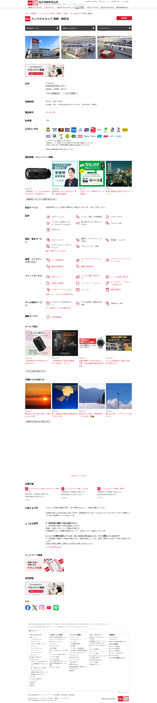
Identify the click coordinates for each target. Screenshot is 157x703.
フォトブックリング (36, 652)
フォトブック (33, 646)
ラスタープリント (35, 641)
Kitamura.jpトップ (35, 630)
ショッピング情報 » (75, 635)
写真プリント (33, 637)
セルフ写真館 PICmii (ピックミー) (58, 661)
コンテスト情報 (93, 662)
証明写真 (32, 683)
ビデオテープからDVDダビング (39, 661)
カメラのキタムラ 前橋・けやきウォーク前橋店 (44, 490)
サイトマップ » (113, 655)
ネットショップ (73, 637)
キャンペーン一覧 (74, 659)
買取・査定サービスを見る (56, 251)
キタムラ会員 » (113, 644)
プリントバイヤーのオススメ (77, 652)
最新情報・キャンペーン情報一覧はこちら (41, 199)
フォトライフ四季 (94, 653)
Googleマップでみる (78, 476)
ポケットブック (35, 650)
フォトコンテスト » (95, 660)
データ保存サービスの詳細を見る (58, 308)
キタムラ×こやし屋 (54, 667)
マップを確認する (53, 93)
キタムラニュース (74, 655)
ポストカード (33, 655)
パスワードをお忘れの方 (116, 653)
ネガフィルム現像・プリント (39, 644)
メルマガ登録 (125, 1)
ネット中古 (73, 641)
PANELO (32, 685)
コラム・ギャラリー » (96, 635)
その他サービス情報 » (56, 635)
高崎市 (66, 13)
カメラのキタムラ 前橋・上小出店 (76, 488)
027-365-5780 (50, 112)
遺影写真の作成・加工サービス (39, 672)
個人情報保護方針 (34, 695)
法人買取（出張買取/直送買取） (79, 650)
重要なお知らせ (73, 664)
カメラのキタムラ (113, 637)
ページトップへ (124, 692)
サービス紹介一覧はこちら (36, 371)
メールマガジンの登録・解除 (57, 654)
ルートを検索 (70, 93)
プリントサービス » (36, 635)
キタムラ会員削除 (115, 650)
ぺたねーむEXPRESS (35, 679)
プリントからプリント (37, 670)
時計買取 (72, 646)
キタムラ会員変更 (115, 648)
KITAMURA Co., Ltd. (38, 700)
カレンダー (33, 676)
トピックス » (73, 662)
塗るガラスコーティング (56, 641)
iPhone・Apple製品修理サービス (58, 637)
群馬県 (59, 13)
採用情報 (94, 1)
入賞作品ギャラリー (94, 664)
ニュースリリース (46, 695)
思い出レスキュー (34, 659)
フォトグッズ (33, 681)
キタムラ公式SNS (54, 659)
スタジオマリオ (55, 646)
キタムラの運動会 (94, 649)
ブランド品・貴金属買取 (77, 648)
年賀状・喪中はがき (36, 657)
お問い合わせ (102, 1)
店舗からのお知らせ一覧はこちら (38, 421)
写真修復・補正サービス (37, 674)
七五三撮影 (53, 648)
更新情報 (71, 670)
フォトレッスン (93, 651)
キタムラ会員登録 (115, 646)
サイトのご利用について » (117, 658)
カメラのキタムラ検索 (46, 13)
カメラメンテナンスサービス (57, 639)
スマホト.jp (52, 644)
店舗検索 (34, 13)
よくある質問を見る (53, 547)
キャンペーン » (74, 657)
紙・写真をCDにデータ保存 (38, 668)
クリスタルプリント (36, 639)
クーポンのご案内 (54, 656)
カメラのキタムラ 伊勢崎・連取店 (112, 488)
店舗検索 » (112, 635)
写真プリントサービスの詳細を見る (59, 294)
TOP (26, 13)
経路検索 (124, 18)
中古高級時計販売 (75, 644)
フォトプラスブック (36, 648)
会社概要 (87, 1)
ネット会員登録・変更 (113, 1)
